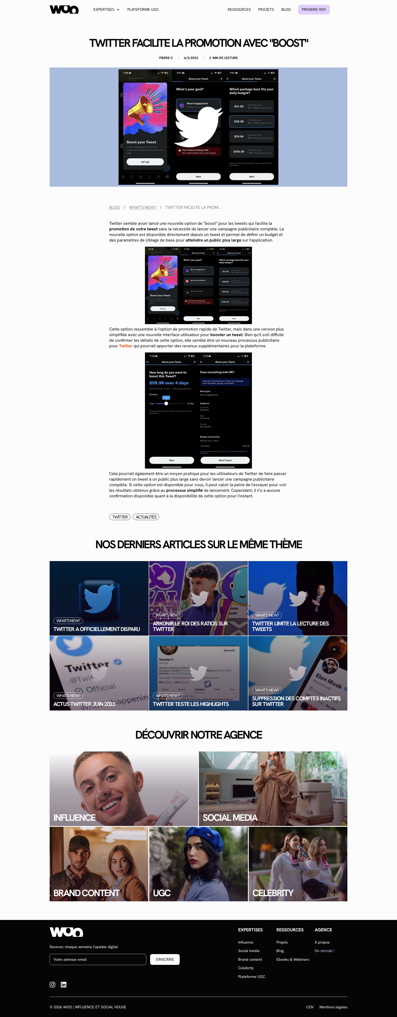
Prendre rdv (314, 9)
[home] (64, 9)
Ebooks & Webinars (292, 959)
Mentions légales (333, 1007)
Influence (245, 942)
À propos (322, 942)
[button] (107, 9)
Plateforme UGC (143, 9)
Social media (248, 950)
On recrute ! (324, 950)
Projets (266, 9)
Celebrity (246, 967)
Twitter (126, 346)
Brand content (250, 959)
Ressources (239, 9)
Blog (286, 9)
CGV (310, 1007)
